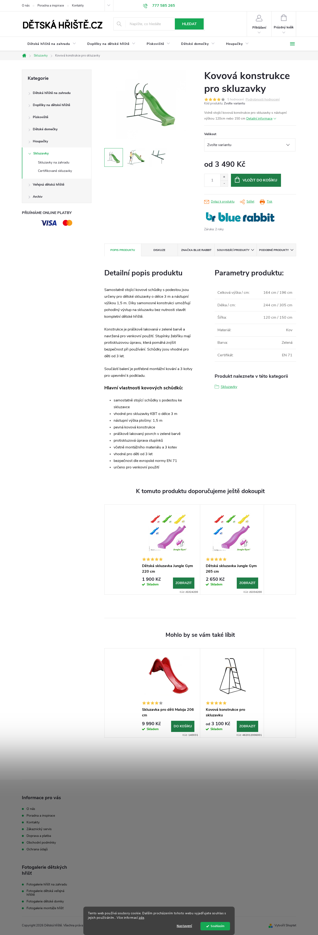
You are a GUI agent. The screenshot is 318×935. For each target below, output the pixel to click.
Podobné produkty (274, 250)
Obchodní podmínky (41, 842)
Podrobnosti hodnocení (263, 100)
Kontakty (78, 5)
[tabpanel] (168, 550)
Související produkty (233, 250)
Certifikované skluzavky (55, 171)
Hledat (189, 24)
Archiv (37, 196)
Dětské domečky (45, 129)
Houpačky (40, 141)
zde (141, 917)
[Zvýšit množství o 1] (224, 177)
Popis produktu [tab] (122, 250)
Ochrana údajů (37, 849)
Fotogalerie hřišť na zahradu (47, 884)
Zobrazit (184, 583)
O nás (26, 5)
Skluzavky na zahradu (53, 162)
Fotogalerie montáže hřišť (45, 908)
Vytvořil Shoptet (285, 925)
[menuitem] (52, 44)
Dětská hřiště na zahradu (52, 93)
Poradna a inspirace (50, 5)
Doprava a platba (39, 836)
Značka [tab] (196, 250)
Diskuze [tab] (159, 250)
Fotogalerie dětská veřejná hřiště (45, 893)
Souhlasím (217, 926)
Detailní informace (259, 118)
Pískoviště (40, 117)
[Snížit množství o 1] (224, 183)
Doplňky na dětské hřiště (51, 105)
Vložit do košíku (260, 180)
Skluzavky (41, 153)
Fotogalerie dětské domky (45, 901)
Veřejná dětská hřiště (48, 184)
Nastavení (184, 926)
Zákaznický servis (39, 829)
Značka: (240, 217)
